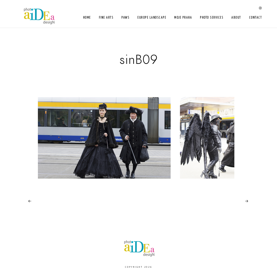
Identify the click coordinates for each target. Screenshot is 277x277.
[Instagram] (260, 9)
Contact (255, 17)
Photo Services (211, 17)
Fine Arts (106, 17)
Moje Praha (183, 17)
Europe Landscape (151, 17)
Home (87, 17)
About (236, 17)
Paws (125, 17)
